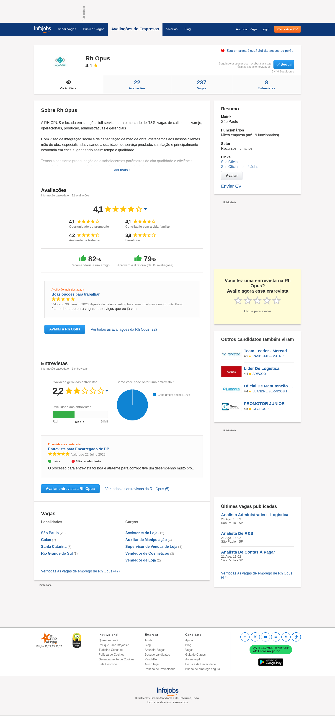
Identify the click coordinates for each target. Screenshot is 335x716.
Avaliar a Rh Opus (64, 329)
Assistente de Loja (141, 533)
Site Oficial (230, 162)
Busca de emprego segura (202, 669)
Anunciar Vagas (155, 650)
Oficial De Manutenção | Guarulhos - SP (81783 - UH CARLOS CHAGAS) (269, 386)
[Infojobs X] (255, 636)
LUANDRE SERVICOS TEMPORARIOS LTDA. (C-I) (273, 391)
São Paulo (50, 533)
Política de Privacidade (160, 669)
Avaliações (137, 84)
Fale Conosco (108, 664)
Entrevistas (266, 84)
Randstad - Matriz (268, 356)
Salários (172, 29)
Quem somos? (108, 640)
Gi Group (260, 409)
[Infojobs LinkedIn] (275, 636)
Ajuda (148, 640)
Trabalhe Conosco (111, 650)
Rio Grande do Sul (57, 553)
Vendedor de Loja (140, 560)
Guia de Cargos (195, 654)
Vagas (201, 84)
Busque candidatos (157, 654)
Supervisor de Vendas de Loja (151, 547)
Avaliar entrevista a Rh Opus (70, 489)
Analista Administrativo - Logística (254, 515)
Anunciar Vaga (246, 29)
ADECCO (259, 374)
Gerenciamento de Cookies (116, 659)
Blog (187, 29)
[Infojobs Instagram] (286, 636)
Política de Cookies (111, 654)
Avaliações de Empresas (135, 29)
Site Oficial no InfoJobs (239, 167)
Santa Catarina (54, 547)
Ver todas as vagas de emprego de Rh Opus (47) (80, 571)
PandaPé (151, 659)
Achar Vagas (67, 29)
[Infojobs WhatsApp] (271, 649)
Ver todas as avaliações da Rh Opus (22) (124, 329)
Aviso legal (152, 664)
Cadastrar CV (287, 29)
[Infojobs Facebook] (245, 636)
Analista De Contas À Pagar (248, 552)
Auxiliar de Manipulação (146, 540)
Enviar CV (231, 186)
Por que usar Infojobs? (114, 645)
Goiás (46, 540)
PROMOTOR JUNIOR (264, 403)
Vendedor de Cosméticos (147, 553)
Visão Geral (68, 88)
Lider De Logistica (261, 368)
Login (265, 29)
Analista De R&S (237, 533)
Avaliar (232, 176)
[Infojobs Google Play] (270, 662)
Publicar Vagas (93, 29)
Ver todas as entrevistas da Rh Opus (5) (137, 489)
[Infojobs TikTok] (296, 636)
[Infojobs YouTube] (265, 636)
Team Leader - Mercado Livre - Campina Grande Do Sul (269, 351)
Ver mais (121, 170)
